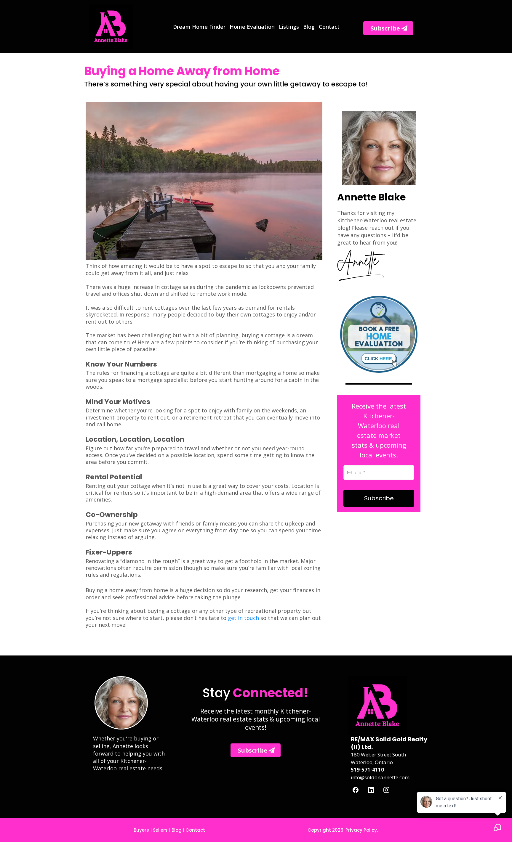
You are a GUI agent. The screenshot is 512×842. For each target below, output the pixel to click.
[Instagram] (386, 789)
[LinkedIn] (371, 789)
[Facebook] (355, 789)
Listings (289, 26)
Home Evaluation (252, 26)
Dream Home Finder (199, 26)
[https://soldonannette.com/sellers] (378, 334)
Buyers (141, 830)
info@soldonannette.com (380, 777)
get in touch (243, 617)
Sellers (160, 830)
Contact (329, 26)
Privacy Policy (361, 830)
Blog (309, 26)
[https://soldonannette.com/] (111, 26)
